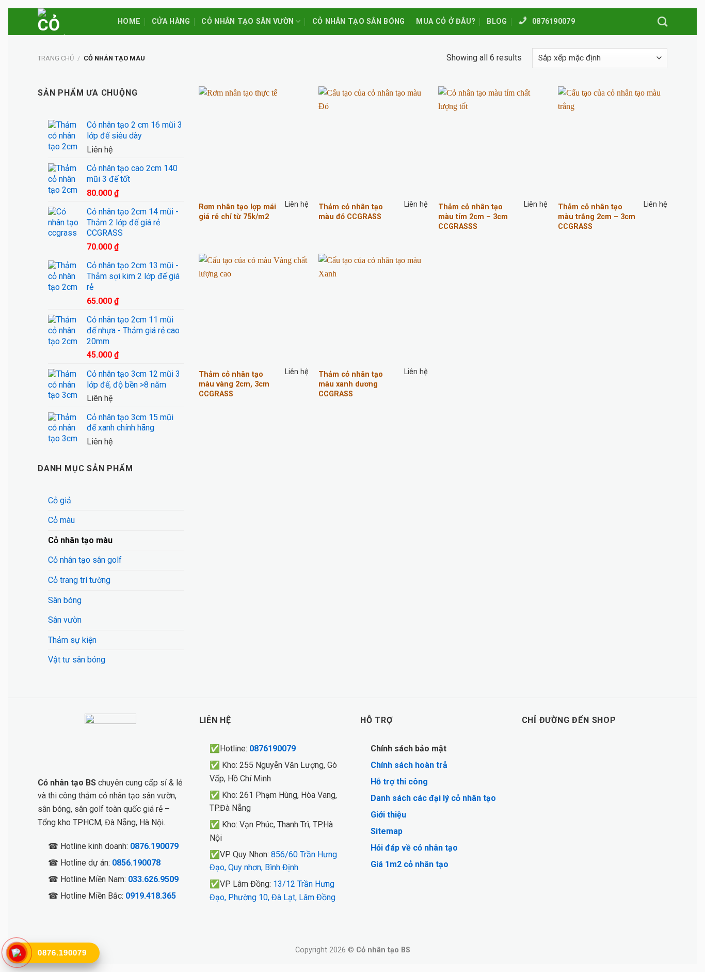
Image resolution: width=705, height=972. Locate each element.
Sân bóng (65, 600)
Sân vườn (65, 620)
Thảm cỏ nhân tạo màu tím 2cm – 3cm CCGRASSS (473, 216)
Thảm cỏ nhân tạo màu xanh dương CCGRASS (350, 384)
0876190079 (272, 748)
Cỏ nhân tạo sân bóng (358, 21)
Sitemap (387, 831)
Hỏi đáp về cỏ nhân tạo (414, 848)
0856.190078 (136, 863)
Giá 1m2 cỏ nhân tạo (409, 864)
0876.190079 (154, 846)
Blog (497, 21)
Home (129, 21)
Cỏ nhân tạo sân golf (85, 560)
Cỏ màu (61, 520)
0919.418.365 (150, 896)
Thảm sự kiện (72, 640)
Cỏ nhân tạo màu (80, 540)
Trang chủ (56, 58)
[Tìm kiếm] (662, 21)
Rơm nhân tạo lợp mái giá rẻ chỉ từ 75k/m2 (237, 212)
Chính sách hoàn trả (409, 765)
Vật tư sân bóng (76, 660)
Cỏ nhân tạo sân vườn (247, 21)
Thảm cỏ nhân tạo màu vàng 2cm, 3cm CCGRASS (234, 384)
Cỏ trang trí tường (79, 580)
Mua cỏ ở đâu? (445, 21)
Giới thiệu (388, 815)
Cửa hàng (171, 21)
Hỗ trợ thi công (399, 781)
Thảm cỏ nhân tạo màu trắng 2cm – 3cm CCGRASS (596, 216)
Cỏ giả (59, 500)
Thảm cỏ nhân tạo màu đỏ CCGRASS (350, 212)
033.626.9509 (153, 879)
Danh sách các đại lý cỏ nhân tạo (433, 798)
